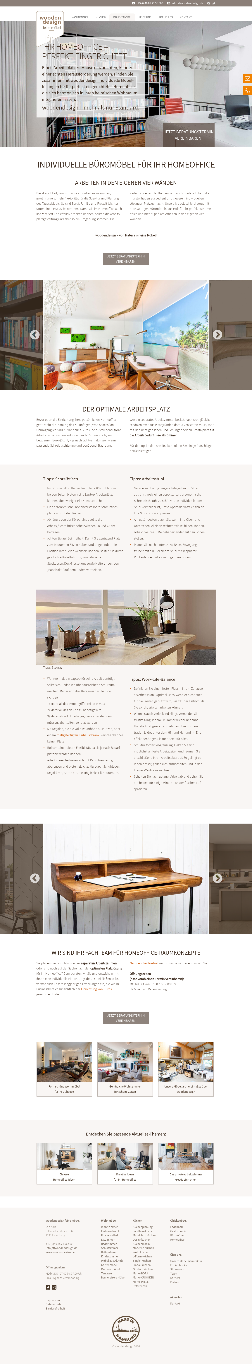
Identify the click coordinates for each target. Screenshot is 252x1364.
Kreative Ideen (125, 1174)
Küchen (101, 17)
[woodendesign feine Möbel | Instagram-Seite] (54, 1287)
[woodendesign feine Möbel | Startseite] (50, 29)
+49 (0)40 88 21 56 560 (149, 3)
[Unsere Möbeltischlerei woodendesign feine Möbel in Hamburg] (185, 1062)
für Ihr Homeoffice (125, 1179)
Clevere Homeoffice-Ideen (64, 1176)
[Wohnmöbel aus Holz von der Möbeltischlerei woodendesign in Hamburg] (64, 1062)
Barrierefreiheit (55, 1308)
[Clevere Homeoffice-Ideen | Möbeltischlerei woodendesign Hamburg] (64, 1156)
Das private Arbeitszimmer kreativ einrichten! (186, 1176)
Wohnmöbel (80, 17)
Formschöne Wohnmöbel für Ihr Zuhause (64, 1089)
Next (217, 335)
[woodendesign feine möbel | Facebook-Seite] (207, 3)
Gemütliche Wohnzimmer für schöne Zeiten (125, 1089)
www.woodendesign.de (60, 1252)
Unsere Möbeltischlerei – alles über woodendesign (186, 1089)
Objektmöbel (122, 17)
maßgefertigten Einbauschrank (78, 735)
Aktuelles (165, 17)
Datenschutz (53, 1304)
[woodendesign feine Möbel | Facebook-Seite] (48, 1287)
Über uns (145, 17)
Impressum (53, 1300)
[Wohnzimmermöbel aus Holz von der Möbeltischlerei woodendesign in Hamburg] (125, 1062)
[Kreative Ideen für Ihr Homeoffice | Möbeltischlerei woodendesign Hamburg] (125, 1156)
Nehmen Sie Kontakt (144, 963)
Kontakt (186, 17)
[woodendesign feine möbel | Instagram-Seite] (214, 3)
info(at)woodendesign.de (187, 3)
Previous (34, 335)
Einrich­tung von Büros (96, 989)
